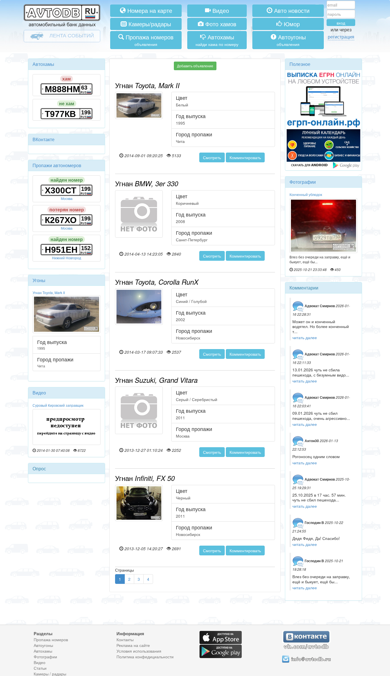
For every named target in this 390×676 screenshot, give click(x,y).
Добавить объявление (195, 65)
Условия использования (138, 651)
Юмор (291, 24)
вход (341, 23)
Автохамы (43, 651)
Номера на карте (149, 10)
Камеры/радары (149, 24)
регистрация (341, 36)
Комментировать (245, 157)
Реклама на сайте (133, 645)
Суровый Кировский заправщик (58, 405)
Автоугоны (43, 645)
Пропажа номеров (51, 639)
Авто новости (290, 10)
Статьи (40, 668)
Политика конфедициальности (145, 656)
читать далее (304, 337)
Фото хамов (220, 24)
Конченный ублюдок (306, 194)
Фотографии (45, 656)
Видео (220, 10)
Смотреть (212, 157)
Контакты (125, 639)
